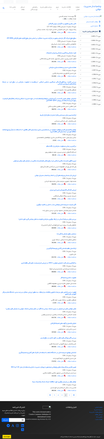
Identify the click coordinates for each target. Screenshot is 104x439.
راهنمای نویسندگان (34, 8)
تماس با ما (13, 6)
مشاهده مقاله (72, 32)
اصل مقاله (58, 32)
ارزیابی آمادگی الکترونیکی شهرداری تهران (63, 189)
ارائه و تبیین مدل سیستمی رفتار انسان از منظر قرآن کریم (58, 114)
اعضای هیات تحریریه (95, 412)
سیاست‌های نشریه (46, 6)
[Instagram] (17, 426)
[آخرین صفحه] (50, 395)
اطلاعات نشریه (66, 6)
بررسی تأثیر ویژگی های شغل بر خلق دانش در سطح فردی (58, 337)
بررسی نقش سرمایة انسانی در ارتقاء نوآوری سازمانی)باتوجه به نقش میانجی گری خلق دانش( (47, 219)
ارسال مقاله (22, 8)
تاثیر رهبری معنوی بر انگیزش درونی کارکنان (62, 23)
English (96, 2)
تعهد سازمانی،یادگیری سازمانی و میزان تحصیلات (61, 52)
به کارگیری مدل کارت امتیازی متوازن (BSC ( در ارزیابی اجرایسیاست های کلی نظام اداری (48, 262)
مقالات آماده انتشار (92, 21)
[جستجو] (4, 8)
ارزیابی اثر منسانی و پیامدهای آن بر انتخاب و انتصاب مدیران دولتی (55, 175)
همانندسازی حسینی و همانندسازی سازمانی (62, 67)
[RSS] (22, 430)
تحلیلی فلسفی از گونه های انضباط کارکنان (63, 323)
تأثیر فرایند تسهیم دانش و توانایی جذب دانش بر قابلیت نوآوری (56, 204)
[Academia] (13, 426)
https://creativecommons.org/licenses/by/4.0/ (35, 419)
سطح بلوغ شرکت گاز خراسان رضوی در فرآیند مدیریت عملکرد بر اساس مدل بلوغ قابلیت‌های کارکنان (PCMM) (41, 38)
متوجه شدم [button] (7, 436)
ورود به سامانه (21, 2)
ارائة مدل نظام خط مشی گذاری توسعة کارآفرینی (61, 248)
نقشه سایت (98, 419)
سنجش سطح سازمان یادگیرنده (66, 233)
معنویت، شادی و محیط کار (68, 277)
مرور (57, 6)
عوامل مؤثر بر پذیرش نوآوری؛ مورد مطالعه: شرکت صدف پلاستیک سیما (54, 381)
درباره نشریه (98, 409)
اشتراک (5, 420)
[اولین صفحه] (74, 395)
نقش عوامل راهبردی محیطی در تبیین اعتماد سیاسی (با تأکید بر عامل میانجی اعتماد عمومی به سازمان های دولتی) (41, 308)
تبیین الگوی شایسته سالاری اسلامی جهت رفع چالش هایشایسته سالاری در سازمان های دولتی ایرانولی (44, 160)
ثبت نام (8, 2)
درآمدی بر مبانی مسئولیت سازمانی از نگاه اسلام (61, 146)
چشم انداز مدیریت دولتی (92, 8)
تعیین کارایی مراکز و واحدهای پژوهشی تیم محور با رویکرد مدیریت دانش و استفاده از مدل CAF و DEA (43, 367)
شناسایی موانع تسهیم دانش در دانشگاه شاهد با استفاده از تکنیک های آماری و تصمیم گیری (47, 352)
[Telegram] (8, 426)
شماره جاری (94, 25)
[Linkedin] (22, 426)
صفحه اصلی (77, 8)
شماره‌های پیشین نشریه (90, 31)
